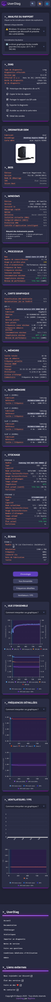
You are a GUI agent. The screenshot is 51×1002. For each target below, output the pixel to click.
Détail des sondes (17, 116)
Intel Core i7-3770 (35, 257)
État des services (12, 981)
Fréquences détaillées (25, 588)
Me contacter (10, 990)
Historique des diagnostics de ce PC (25, 88)
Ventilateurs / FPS (25, 595)
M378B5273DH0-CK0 (36, 401)
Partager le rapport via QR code (23, 99)
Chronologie (25, 574)
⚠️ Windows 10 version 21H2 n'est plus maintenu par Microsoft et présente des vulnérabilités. (23, 31)
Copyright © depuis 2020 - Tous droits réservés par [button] (25, 997)
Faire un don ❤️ (11, 985)
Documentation (10, 925)
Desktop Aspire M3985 (34, 138)
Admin (6, 958)
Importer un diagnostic (15, 939)
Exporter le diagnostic (19, 105)
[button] (25, 94)
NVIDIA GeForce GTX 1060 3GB (30, 309)
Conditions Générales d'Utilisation (20, 953)
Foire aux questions (13, 948)
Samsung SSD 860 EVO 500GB (31, 463)
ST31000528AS (38, 497)
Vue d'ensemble (25, 581)
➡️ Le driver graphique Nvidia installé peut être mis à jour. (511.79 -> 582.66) (22, 46)
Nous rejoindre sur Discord (16, 976)
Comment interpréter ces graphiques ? (22, 612)
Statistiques (10, 935)
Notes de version (12, 944)
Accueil (7, 921)
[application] (25, 633)
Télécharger (9, 930)
